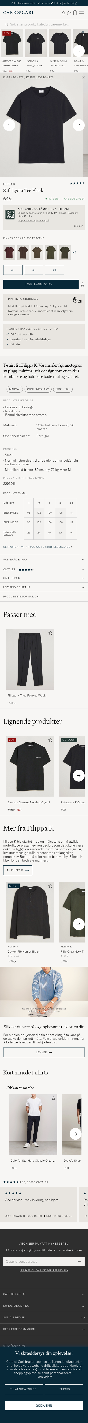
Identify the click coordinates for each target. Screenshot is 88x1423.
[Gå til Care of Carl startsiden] (18, 12)
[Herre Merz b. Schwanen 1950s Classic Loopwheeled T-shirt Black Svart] (60, 43)
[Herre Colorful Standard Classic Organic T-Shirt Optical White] (33, 1124)
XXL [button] (54, 269)
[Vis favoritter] (69, 12)
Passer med (20, 614)
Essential (63, 389)
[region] (44, 1204)
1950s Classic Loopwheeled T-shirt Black (59, 65)
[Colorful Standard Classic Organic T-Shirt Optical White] (33, 1157)
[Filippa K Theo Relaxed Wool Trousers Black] (30, 692)
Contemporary (38, 389)
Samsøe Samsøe (11, 61)
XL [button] (33, 269)
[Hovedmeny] (81, 12)
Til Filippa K (15, 870)
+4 (74, 252)
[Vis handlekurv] (75, 13)
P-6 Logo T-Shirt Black (34, 65)
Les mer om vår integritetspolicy (44, 1270)
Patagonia (32, 61)
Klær (6, 77)
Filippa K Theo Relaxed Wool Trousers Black (26, 696)
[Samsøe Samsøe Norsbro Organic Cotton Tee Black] (30, 799)
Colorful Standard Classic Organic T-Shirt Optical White (33, 1161)
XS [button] (12, 269)
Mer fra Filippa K (28, 828)
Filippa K (9, 184)
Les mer (78, 225)
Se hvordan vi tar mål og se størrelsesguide (36, 546)
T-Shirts (18, 77)
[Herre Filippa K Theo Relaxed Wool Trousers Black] (30, 659)
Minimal (14, 389)
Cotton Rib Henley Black (23, 951)
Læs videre (44, 1377)
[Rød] (9, 252)
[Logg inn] (63, 12)
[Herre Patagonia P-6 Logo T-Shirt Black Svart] (36, 43)
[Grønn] (51, 252)
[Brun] (23, 252)
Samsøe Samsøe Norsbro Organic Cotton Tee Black (29, 802)
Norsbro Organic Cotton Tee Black (10, 65)
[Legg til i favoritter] (49, 634)
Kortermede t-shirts (40, 77)
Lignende (32, 721)
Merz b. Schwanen (59, 62)
